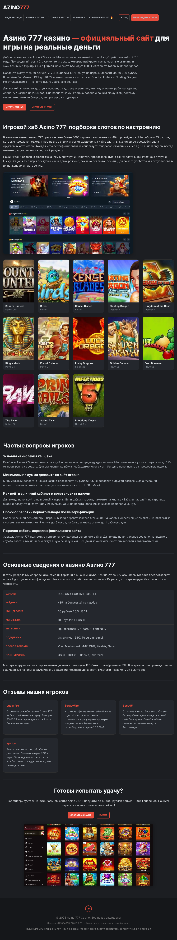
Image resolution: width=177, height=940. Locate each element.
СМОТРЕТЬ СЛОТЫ (42, 106)
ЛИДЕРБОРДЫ (13, 17)
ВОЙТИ (103, 814)
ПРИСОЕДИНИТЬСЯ (145, 17)
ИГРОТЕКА (79, 17)
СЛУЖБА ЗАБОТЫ (58, 17)
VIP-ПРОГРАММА (101, 17)
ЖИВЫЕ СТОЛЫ (35, 17)
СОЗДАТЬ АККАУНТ (80, 815)
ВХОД (124, 17)
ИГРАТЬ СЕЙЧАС (15, 107)
